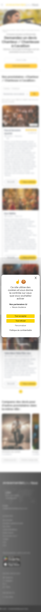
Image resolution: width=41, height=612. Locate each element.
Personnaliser (20, 325)
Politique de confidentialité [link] (20, 330)
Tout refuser (20, 321)
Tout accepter (20, 316)
